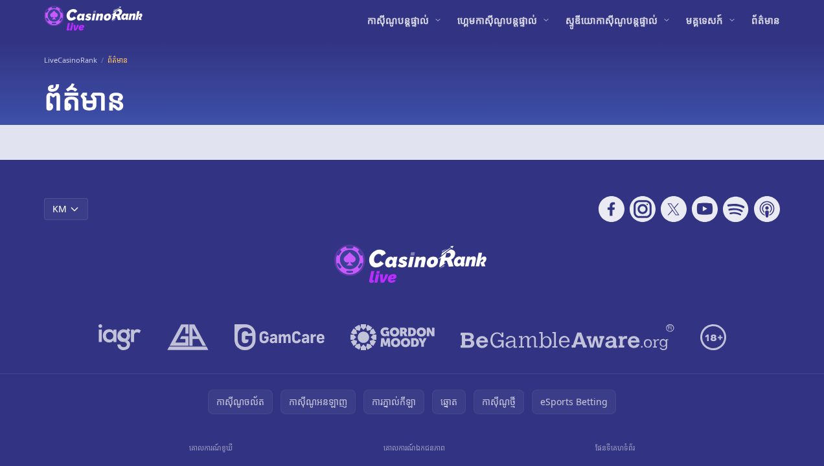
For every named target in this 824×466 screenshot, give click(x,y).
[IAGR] (119, 337)
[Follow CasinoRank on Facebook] (611, 209)
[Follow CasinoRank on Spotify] (736, 209)
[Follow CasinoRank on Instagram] (643, 209)
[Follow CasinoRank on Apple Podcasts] (767, 209)
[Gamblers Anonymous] (188, 337)
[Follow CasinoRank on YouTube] (705, 209)
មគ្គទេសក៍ (704, 20)
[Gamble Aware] (567, 337)
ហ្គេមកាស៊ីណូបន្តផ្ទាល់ (497, 20)
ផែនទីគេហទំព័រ (615, 447)
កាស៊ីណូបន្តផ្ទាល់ (398, 20)
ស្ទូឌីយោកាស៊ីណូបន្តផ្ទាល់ (612, 20)
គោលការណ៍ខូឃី (211, 447)
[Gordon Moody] (392, 337)
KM (59, 209)
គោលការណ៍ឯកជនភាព (414, 447)
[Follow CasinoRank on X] (674, 209)
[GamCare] (280, 337)
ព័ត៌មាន (765, 20)
